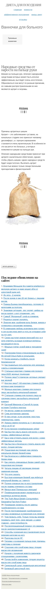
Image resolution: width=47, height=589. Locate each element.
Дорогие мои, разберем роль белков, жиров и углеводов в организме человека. (23, 324)
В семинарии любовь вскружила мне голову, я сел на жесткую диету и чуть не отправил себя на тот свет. (23, 331)
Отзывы (23, 19)
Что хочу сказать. (12, 474)
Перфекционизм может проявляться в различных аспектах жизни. (20, 494)
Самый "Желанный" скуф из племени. (21, 316)
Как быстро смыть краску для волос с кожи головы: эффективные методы (22, 433)
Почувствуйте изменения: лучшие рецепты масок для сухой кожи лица (23, 561)
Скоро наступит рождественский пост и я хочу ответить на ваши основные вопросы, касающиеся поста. (22, 340)
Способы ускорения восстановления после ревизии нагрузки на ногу (23, 533)
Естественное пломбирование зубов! (22, 428)
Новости (28, 9)
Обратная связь (6, 584)
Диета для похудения (23, 5)
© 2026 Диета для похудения (10, 575)
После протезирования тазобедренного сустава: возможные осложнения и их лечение (23, 512)
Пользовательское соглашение (18, 578)
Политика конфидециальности (11, 581)
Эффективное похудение (16, 14)
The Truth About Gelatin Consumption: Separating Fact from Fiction (20, 500)
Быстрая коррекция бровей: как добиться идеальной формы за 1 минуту (22, 479)
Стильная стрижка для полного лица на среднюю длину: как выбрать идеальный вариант (21, 398)
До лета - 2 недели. (12, 295)
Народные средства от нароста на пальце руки (19, 68)
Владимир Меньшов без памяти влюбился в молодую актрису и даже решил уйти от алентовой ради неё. (22, 289)
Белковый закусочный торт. (17, 568)
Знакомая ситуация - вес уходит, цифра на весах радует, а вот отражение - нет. (22, 312)
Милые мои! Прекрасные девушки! (21, 489)
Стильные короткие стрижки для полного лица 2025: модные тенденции (22, 372)
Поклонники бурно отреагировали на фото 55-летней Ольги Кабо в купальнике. (22, 354)
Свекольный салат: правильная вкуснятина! (25, 565)
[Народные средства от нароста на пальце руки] (23, 199)
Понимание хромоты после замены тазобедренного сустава (19, 506)
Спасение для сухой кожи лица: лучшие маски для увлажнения (21, 549)
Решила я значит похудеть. (15, 319)
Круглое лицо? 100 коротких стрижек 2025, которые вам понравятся (22, 385)
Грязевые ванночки (12, 39)
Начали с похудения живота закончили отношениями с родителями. (21, 555)
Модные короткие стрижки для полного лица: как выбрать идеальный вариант (21, 391)
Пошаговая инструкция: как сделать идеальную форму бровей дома (19, 451)
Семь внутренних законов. (17, 413)
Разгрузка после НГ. (14, 538)
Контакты (5, 578)
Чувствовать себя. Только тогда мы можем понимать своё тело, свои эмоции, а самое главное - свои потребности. (22, 519)
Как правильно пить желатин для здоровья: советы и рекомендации (23, 366)
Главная (18, 9)
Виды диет (36, 14)
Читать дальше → (9, 266)
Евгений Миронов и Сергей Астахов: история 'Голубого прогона (20, 406)
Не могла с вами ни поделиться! (19, 410)
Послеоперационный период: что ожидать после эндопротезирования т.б (22, 527)
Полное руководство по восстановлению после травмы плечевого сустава (22, 485)
